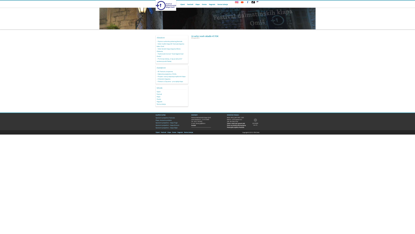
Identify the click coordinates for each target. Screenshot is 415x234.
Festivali (190, 4)
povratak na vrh (255, 124)
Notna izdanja (222, 4)
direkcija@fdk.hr (200, 123)
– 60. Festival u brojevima (165, 71)
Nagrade (212, 4)
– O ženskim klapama (163, 79)
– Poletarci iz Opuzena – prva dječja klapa (170, 81)
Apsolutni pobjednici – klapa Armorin (167, 125)
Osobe (204, 4)
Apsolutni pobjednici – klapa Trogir (167, 123)
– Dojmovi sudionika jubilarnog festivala (169, 41)
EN (257, 1)
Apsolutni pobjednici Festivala (165, 118)
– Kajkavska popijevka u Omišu (166, 74)
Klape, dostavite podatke (164, 120)
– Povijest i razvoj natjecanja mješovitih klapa (171, 76)
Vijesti (182, 4)
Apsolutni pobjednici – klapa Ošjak (167, 128)
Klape (198, 4)
